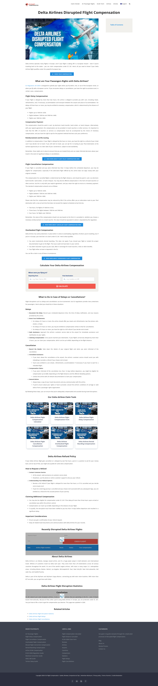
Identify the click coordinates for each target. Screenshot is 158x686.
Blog (100, 641)
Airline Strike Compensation (34, 650)
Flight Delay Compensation (34, 636)
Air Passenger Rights (32, 634)
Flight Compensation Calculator (71, 634)
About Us (101, 643)
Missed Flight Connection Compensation (38, 645)
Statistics (65, 656)
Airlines (64, 645)
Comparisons (66, 653)
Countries (65, 650)
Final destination (67, 276)
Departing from (33, 276)
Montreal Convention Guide (34, 656)
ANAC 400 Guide (31, 658)
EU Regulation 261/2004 (33, 85)
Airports (64, 647)
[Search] (129, 4)
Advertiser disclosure (86, 675)
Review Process (103, 646)
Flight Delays (66, 658)
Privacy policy (97, 675)
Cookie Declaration (117, 675)
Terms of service (106, 675)
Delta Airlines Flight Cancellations (39, 619)
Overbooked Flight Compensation (36, 642)
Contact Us (102, 649)
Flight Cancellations (68, 661)
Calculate (63, 286)
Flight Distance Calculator (70, 636)
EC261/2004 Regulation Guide (35, 653)
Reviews (64, 642)
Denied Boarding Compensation (35, 647)
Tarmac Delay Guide (32, 661)
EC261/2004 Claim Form (69, 639)
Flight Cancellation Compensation (36, 639)
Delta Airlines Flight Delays (37, 616)
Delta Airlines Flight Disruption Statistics (41, 614)
